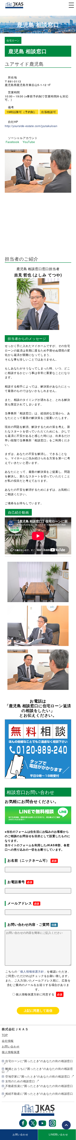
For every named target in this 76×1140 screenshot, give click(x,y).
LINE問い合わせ (58, 1134)
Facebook (12, 142)
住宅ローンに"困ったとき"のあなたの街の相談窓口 (39, 1061)
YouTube (29, 142)
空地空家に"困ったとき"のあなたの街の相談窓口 (37, 1076)
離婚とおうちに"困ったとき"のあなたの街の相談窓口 (37, 1070)
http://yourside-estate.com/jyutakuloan (31, 126)
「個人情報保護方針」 (32, 971)
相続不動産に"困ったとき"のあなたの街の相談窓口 (39, 1094)
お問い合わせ (11, 1046)
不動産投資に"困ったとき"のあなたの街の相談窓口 (39, 1086)
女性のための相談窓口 (20, 1081)
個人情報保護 (11, 1052)
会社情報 (8, 1041)
